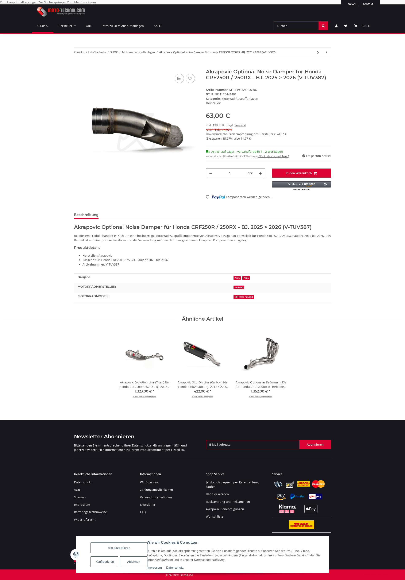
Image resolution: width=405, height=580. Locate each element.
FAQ (143, 512)
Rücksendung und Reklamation (228, 502)
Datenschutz (175, 567)
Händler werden (217, 494)
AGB (77, 490)
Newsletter (147, 505)
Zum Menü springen (81, 2)
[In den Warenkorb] (77, 66)
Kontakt (367, 4)
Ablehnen (133, 561)
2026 (246, 278)
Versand (240, 125)
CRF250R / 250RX (244, 296)
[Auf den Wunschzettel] (190, 78)
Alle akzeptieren (119, 547)
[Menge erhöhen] (260, 173)
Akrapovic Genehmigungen (225, 509)
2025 (237, 278)
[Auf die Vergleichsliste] (179, 78)
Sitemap (80, 497)
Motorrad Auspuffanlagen (239, 99)
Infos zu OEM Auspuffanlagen (123, 26)
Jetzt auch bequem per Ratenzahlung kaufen (232, 484)
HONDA (239, 287)
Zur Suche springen (52, 2)
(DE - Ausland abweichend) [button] (273, 156)
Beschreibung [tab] (86, 215)
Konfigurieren (105, 561)
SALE (157, 26)
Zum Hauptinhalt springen (19, 2)
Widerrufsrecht (85, 520)
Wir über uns (149, 482)
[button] (336, 26)
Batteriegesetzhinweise (90, 512)
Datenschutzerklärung (147, 445)
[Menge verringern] (210, 173)
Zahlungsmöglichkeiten (156, 490)
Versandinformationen (156, 497)
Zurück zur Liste (84, 52)
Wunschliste (214, 516)
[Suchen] (323, 25)
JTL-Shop (383, 574)
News (352, 4)
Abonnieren (315, 444)
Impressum (154, 567)
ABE (89, 26)
